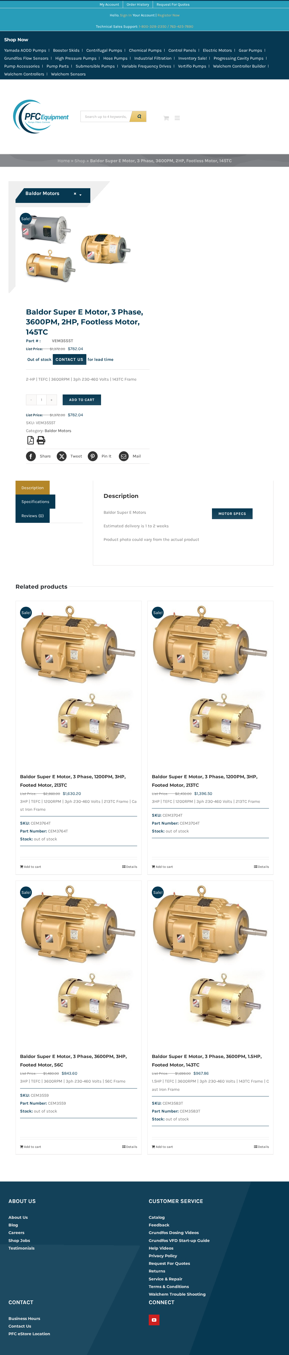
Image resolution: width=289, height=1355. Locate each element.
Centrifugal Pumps (104, 50)
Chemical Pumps (145, 50)
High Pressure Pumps (76, 58)
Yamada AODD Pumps (25, 50)
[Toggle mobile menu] (178, 118)
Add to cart (82, 400)
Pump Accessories (22, 66)
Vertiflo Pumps (192, 66)
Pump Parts (58, 66)
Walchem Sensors (68, 74)
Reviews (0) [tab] (32, 515)
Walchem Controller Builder (239, 66)
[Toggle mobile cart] (166, 118)
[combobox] (53, 195)
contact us (70, 359)
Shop (80, 160)
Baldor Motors (58, 430)
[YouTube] (154, 1320)
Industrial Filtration (153, 58)
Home (64, 160)
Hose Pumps (115, 58)
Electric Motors (217, 50)
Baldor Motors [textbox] (50, 193)
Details (131, 867)
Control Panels (182, 50)
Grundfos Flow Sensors (26, 58)
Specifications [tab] (35, 501)
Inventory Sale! (192, 58)
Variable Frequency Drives (146, 66)
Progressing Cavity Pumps (239, 58)
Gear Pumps (250, 50)
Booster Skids (66, 50)
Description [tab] (32, 487)
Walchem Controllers (24, 74)
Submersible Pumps (95, 66)
